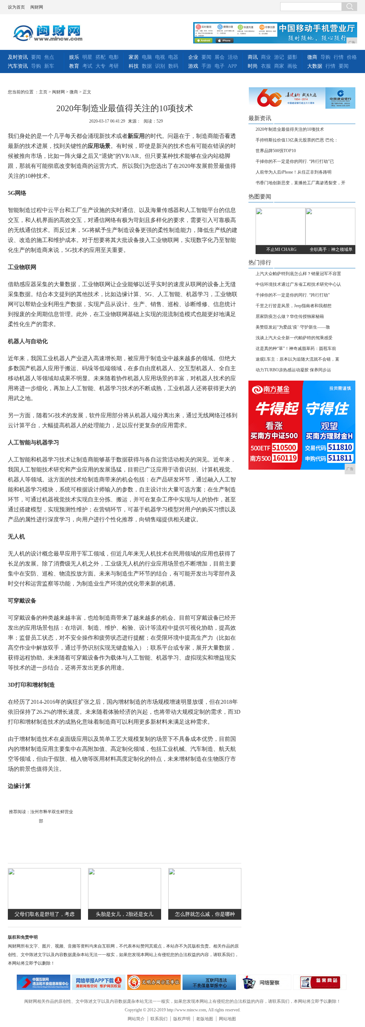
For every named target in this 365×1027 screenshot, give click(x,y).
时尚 (253, 66)
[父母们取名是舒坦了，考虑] (44, 907)
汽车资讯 (18, 66)
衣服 (266, 66)
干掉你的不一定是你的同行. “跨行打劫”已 (295, 161)
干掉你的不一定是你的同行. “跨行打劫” (293, 295)
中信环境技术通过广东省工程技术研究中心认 (298, 284)
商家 (279, 66)
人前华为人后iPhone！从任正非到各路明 (293, 172)
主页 (43, 91)
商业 (266, 57)
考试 (87, 66)
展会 (220, 57)
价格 (352, 57)
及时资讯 (18, 57)
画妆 (292, 66)
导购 (36, 66)
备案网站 (319, 982)
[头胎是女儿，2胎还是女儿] (124, 907)
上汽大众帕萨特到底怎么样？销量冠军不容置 (298, 273)
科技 (134, 66)
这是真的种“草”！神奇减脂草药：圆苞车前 (296, 348)
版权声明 (181, 1018)
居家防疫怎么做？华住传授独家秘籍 (290, 316)
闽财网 (36, 7)
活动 (233, 57)
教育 (74, 66)
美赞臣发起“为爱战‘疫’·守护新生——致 (293, 327)
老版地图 (204, 1018)
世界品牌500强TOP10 (276, 150)
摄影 (292, 57)
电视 (160, 57)
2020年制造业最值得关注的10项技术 (290, 129)
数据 (147, 66)
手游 (206, 66)
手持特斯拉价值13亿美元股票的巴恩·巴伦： (297, 140)
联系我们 (159, 1018)
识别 (160, 66)
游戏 (193, 66)
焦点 (49, 57)
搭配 (101, 57)
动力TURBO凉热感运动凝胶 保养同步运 (293, 369)
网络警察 (264, 982)
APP (232, 66)
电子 (220, 66)
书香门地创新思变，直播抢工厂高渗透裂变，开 (300, 182)
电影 (114, 57)
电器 (173, 57)
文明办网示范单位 (154, 982)
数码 (173, 66)
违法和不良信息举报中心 (43, 982)
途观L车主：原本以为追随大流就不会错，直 (297, 359)
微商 (312, 57)
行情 (339, 57)
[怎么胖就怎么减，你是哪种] (204, 907)
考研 (114, 66)
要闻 (36, 57)
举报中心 (209, 982)
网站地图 (227, 1018)
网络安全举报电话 (98, 982)
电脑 (147, 57)
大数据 (314, 66)
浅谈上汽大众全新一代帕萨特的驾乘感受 (294, 337)
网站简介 (136, 1018)
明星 (87, 57)
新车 (49, 66)
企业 (193, 57)
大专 (101, 66)
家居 (134, 57)
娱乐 (74, 57)
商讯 (253, 57)
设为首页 (16, 7)
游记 (279, 57)
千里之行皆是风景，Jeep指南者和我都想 (293, 305)
